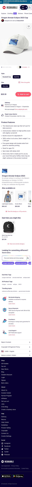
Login (3, 377)
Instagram (7, 443)
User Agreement (5, 465)
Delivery (3, 416)
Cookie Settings (6, 436)
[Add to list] (29, 26)
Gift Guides (4, 363)
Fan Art (3, 366)
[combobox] (25, 7)
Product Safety (6, 428)
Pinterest (7, 454)
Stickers (20, 13)
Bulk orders (4, 383)
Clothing (11, 13)
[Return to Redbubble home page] (10, 7)
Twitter (6, 449)
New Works (4, 369)
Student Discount (6, 374)
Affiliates (4, 398)
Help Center (5, 422)
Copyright (4, 430)
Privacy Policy (15, 465)
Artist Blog (4, 407)
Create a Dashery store (8, 409)
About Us (4, 390)
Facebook (7, 446)
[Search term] (29, 7)
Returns (3, 419)
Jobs (2, 404)
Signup (3, 380)
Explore (3, 13)
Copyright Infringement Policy (10, 347)
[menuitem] (3, 13)
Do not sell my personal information (10, 468)
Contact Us (4, 433)
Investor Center (6, 393)
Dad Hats (5, 274)
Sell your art (5, 401)
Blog (2, 372)
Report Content (6, 342)
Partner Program (6, 395)
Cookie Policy (25, 468)
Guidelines (4, 425)
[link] (8, 263)
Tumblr (6, 452)
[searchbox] (16, 258)
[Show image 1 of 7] (1, 67)
